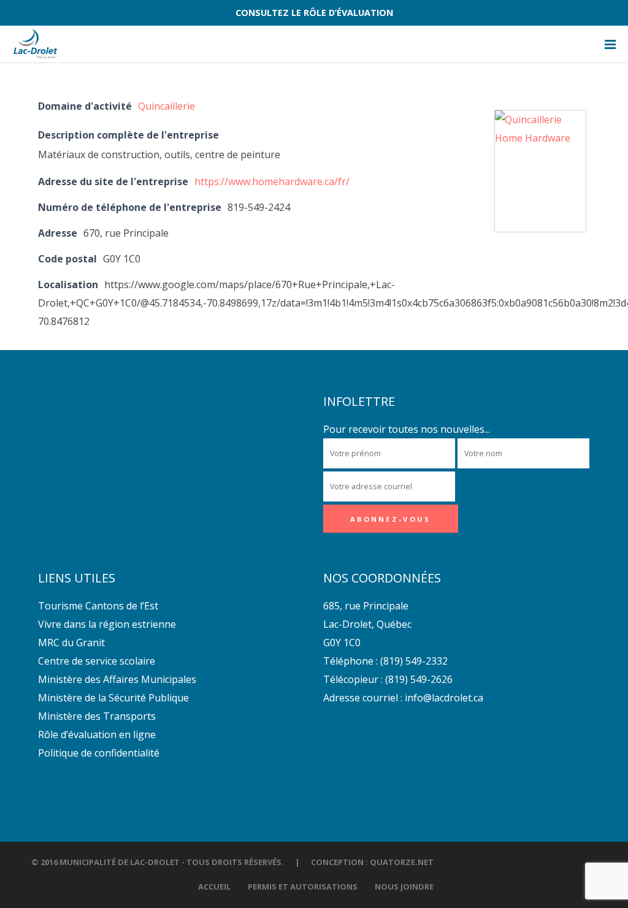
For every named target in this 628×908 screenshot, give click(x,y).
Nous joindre (404, 886)
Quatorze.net (402, 862)
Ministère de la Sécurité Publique (113, 697)
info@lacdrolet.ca (444, 697)
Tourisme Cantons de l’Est (98, 605)
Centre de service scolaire (96, 661)
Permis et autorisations (303, 886)
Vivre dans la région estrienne (107, 624)
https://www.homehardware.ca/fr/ (272, 181)
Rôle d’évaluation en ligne (97, 734)
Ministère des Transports (97, 716)
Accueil (214, 886)
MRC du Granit (71, 642)
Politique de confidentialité (98, 753)
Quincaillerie (166, 106)
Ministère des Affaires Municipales (117, 679)
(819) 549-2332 (414, 661)
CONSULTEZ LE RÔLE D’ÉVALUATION (314, 12)
